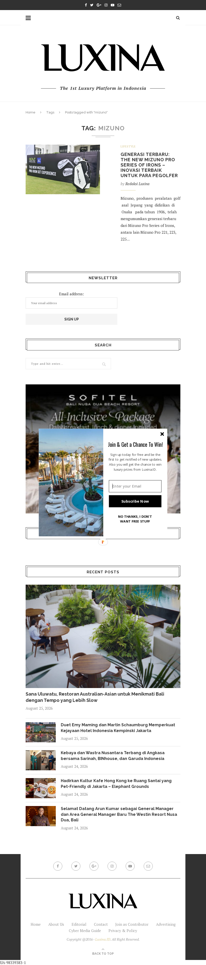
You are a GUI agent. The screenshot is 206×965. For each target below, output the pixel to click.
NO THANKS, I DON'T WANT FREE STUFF (135, 519)
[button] (135, 444)
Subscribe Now (135, 501)
